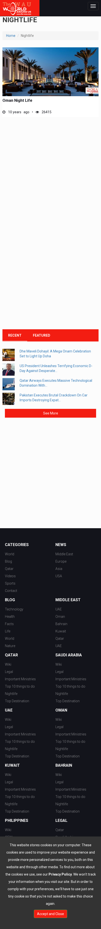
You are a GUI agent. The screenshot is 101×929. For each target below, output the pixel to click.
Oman (60, 617)
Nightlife (11, 694)
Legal (9, 672)
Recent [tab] (15, 335)
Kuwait (60, 631)
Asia (58, 569)
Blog (8, 561)
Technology (14, 609)
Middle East (64, 554)
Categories (17, 545)
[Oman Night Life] (50, 71)
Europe (60, 561)
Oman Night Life (17, 100)
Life (7, 631)
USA (58, 576)
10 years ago (18, 112)
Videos (10, 576)
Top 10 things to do (20, 686)
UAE (58, 609)
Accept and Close (50, 914)
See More (50, 413)
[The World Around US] (19, 8)
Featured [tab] (41, 335)
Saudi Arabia (68, 655)
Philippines (16, 821)
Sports (10, 583)
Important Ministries (20, 679)
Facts (9, 624)
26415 (46, 112)
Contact (11, 591)
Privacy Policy (60, 874)
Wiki (8, 664)
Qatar (9, 569)
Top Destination (17, 701)
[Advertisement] (50, 172)
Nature (10, 646)
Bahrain (61, 624)
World (9, 554)
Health (10, 617)
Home (10, 36)
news (60, 545)
